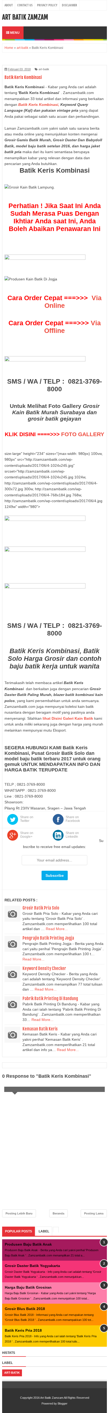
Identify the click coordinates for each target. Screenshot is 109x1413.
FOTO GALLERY (82, 434)
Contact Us (25, 5)
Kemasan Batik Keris (40, 1029)
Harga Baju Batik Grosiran (28, 1287)
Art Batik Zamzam (25, 17)
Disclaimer (69, 5)
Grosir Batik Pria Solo (40, 908)
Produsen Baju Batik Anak (28, 1244)
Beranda (58, 1213)
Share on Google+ (26, 835)
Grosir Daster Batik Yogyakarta (32, 1266)
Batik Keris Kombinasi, (38, 104)
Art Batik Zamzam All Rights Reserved (64, 1397)
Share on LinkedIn (72, 835)
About (8, 5)
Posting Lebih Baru (19, 1213)
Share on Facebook (73, 819)
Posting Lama (93, 1213)
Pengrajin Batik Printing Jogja (48, 938)
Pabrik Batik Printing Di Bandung (50, 998)
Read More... (57, 929)
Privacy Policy (47, 5)
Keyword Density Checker (44, 968)
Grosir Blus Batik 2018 (25, 1309)
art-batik (44, 69)
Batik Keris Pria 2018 (23, 1330)
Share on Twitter (26, 819)
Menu (14, 33)
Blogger (62, 1403)
